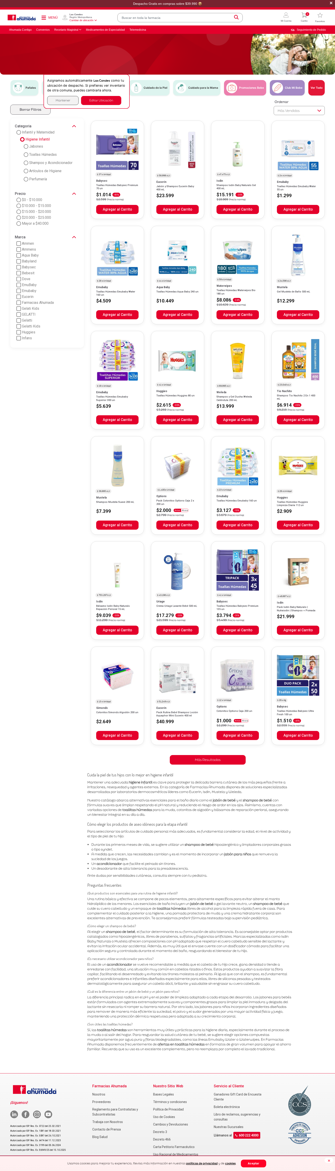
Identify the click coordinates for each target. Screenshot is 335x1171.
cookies (230, 1163)
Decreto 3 (160, 1132)
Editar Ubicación (101, 100)
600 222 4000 (248, 1135)
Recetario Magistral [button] (66, 29)
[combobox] (180, 17)
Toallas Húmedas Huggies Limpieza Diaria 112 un (292, 504)
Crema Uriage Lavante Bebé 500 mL (176, 605)
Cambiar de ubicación (81, 20)
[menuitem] (308, 30)
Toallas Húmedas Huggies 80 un (175, 395)
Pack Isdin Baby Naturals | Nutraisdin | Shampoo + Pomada (296, 609)
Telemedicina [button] (137, 29)
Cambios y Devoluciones (170, 1124)
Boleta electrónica (227, 1107)
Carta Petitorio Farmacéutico (174, 1147)
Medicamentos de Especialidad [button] (105, 29)
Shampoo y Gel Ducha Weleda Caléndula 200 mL (234, 398)
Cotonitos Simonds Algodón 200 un (117, 712)
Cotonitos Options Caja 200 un (234, 711)
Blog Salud (100, 1137)
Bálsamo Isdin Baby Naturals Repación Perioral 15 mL (113, 607)
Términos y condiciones (170, 1102)
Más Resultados (208, 760)
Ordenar (282, 102)
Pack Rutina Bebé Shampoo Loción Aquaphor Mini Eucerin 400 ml (177, 714)
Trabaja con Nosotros (107, 1122)
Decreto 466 (162, 1139)
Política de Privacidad (168, 1109)
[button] (286, 17)
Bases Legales (163, 1094)
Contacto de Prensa (106, 1129)
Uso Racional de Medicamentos (175, 1154)
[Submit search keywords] (236, 18)
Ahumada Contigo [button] (20, 29)
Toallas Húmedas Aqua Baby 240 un (177, 291)
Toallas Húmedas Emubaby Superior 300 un (112, 398)
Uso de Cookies (164, 1117)
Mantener (63, 100)
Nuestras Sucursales (228, 1127)
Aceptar (253, 1163)
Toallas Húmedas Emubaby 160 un (236, 500)
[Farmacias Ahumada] (21, 17)
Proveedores (101, 1102)
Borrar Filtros (30, 109)
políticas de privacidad (202, 1163)
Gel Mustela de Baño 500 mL (293, 291)
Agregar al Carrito (117, 209)
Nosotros (98, 1094)
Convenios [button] (43, 29)
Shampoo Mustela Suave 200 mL (115, 502)
